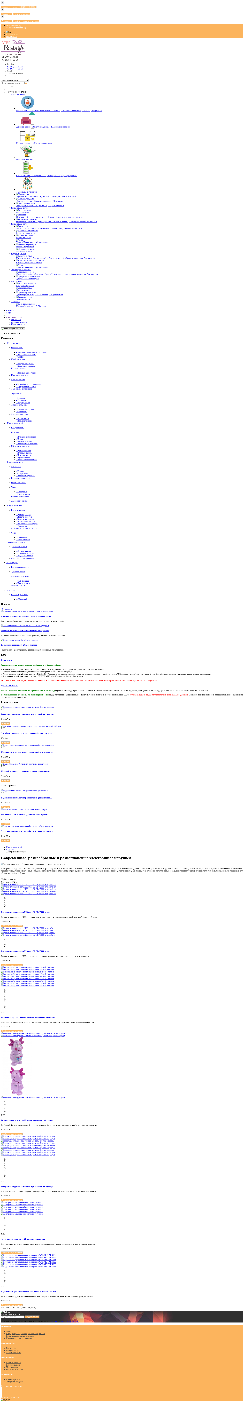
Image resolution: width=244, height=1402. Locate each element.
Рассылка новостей (14, 1369)
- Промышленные (56, 205)
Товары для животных (21, 269)
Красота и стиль (23, 258)
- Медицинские (56, 196)
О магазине (16, 320)
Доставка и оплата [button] (9, 685)
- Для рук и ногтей (55, 258)
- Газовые (30, 228)
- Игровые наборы (59, 221)
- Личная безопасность (71, 110)
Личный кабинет (13, 1362)
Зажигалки (21, 228)
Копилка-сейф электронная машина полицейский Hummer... (28, 1017)
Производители (13, 1379)
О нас (8, 1331)
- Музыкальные (23, 457)
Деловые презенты (24, 251)
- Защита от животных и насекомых (44, 110)
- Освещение (57, 201)
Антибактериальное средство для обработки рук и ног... (26, 733)
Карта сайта (11, 1348)
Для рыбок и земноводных (27, 279)
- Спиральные (42, 228)
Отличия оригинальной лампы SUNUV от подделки (25, 631)
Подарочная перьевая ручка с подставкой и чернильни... (27, 752)
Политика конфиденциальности (20, 1336)
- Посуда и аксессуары (42, 143)
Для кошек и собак (24, 274)
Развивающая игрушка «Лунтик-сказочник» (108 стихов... (28, 1120)
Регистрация (11, 37)
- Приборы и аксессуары (26, 524)
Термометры (21, 196)
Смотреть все (96, 110)
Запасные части (23, 299)
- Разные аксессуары (58, 274)
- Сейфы (86, 110)
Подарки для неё (18, 253)
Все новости (6, 609)
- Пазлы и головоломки (26, 460)
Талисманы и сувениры (26, 192)
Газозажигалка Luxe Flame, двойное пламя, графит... (25, 814)
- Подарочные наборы (25, 521)
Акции (9, 313)
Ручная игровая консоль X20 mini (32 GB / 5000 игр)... (25, 912)
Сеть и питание (23, 176)
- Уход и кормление (77, 274)
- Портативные (40, 205)
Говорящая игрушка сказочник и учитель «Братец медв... (27, 714)
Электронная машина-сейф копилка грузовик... (23, 1239)
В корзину (6, 724)
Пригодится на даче (24, 159)
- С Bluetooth (40, 306)
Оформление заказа (27, 7)
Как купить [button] (6, 660)
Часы (18, 242)
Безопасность (22, 110)
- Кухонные (43, 196)
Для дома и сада (18, 94)
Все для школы (22, 212)
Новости (10, 310)
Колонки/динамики (24, 306)
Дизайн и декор (23, 127)
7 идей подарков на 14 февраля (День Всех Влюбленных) (27, 616)
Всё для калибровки (25, 285)
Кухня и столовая (23, 143)
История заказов (13, 1365)
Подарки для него (19, 224)
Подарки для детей (19, 208)
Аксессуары (16, 281)
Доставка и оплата (19, 322)
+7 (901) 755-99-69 (15, 69)
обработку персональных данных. (64, 1321)
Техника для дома (24, 201)
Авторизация (12, 34)
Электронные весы (24, 205)
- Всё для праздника (39, 127)
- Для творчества (43, 221)
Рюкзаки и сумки (23, 237)
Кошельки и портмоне (26, 233)
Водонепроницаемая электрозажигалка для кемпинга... (26, 798)
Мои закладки (12, 1367)
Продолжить (6, 14)
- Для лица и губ (38, 258)
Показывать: (6, 882)
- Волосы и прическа (73, 258)
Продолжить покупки (10, 7)
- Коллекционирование (59, 127)
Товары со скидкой (14, 1382)
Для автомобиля (23, 290)
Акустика (15, 301)
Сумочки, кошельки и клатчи (29, 263)
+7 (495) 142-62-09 (15, 66)
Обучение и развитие (25, 221)
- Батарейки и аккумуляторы (43, 176)
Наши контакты (18, 324)
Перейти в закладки (21, 14)
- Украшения (21, 526)
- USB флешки (41, 295)
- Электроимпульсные (60, 228)
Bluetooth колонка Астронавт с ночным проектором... (25, 771)
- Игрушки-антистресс (35, 217)
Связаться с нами (13, 1353)
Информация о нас (14, 317)
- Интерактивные (77, 221)
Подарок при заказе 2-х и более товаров (19, 645)
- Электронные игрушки (26, 444)
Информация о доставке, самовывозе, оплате (25, 1334)
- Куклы (50, 217)
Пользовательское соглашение (19, 1338)
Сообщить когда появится (12, 926)
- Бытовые (32, 196)
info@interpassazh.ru (15, 73)
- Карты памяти (56, 295)
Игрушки (20, 217)
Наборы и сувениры (25, 247)
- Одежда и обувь (41, 274)
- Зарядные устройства (66, 176)
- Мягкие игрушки (62, 217)
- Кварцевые (27, 242)
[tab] (122, 660)
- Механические (41, 242)
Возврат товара (12, 1350)
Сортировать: (7, 880)
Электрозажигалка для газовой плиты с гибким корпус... (27, 831)
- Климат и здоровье (41, 201)
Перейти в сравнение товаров (26, 21)
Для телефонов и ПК (25, 295)
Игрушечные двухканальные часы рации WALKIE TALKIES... (30, 1291)
